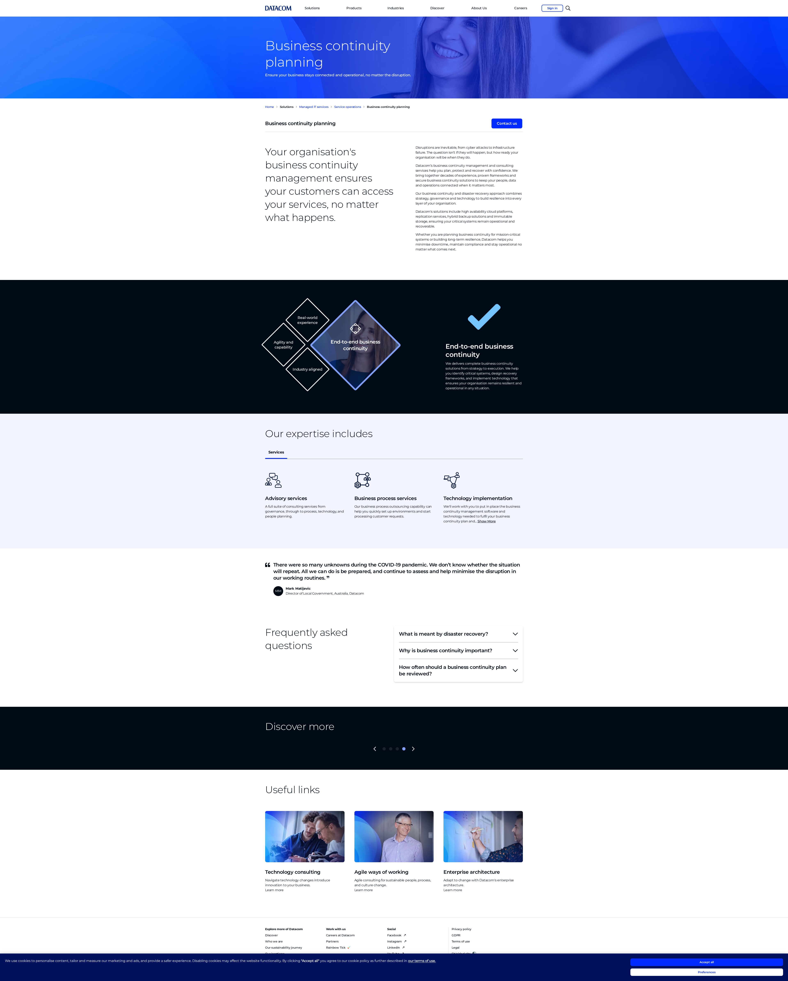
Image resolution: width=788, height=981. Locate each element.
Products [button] (353, 8)
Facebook (394, 935)
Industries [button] (395, 8)
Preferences (707, 972)
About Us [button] (479, 8)
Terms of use (461, 941)
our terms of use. (422, 961)
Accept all (707, 962)
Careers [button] (520, 8)
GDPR (456, 935)
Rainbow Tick (336, 947)
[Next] (413, 749)
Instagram (395, 941)
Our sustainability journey (283, 947)
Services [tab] (276, 452)
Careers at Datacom (340, 935)
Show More (487, 521)
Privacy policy (461, 929)
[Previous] (374, 749)
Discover (437, 8)
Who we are (274, 941)
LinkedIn (394, 947)
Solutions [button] (312, 8)
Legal (455, 947)
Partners (332, 941)
